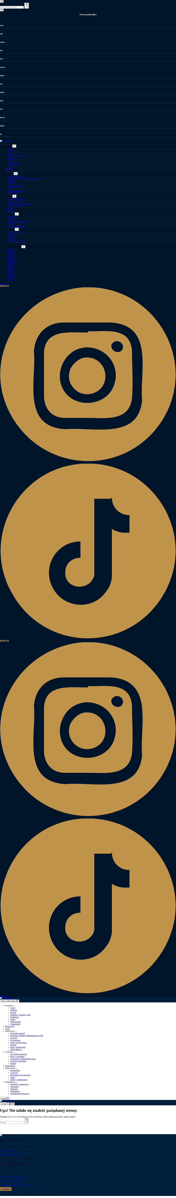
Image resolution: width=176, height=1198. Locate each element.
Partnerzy (14, 1089)
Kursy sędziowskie (18, 1047)
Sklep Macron (16, 1049)
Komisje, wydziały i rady (20, 1015)
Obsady (13, 1045)
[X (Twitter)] (3, 641)
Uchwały (14, 1073)
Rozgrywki (9, 1026)
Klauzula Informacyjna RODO (12, 1177)
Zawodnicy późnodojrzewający (23, 1059)
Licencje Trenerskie (18, 1061)
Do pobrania (15, 1040)
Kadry (7, 1029)
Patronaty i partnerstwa (19, 1084)
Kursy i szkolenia (17, 1056)
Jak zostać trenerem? (18, 1054)
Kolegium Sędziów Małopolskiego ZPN (26, 1036)
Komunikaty (10, 1066)
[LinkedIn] (8, 641)
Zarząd (13, 1012)
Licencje (13, 1038)
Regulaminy (15, 1070)
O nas (12, 1008)
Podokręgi (14, 1017)
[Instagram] (88, 817)
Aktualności (15, 1024)
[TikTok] (88, 993)
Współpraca (15, 1091)
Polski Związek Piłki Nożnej (11, 1181)
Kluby (12, 1019)
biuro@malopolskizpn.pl (10, 1154)
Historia (13, 1010)
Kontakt (3, 996)
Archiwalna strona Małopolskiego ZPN (16, 1185)
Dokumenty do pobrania (20, 1075)
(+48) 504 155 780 (7, 1150)
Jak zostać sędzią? (17, 1033)
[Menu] (12, 1103)
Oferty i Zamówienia (18, 1080)
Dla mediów (6, 1189)
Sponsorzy (14, 1087)
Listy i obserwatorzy (18, 1043)
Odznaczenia (15, 1022)
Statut (12, 1077)
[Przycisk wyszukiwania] (26, 1121)
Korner (13, 1063)
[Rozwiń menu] (14, 1006)
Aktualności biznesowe (19, 1093)
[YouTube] (6, 641)
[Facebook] (1, 641)
